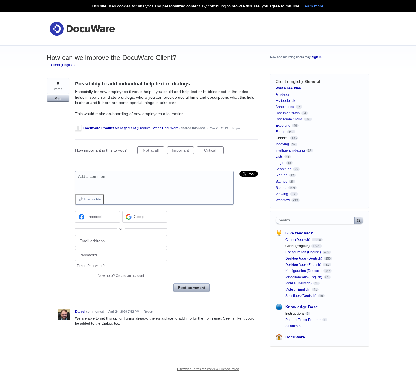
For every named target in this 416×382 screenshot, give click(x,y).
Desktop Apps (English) (303, 265)
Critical (214, 151)
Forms (280, 132)
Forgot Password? (91, 266)
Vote (58, 98)
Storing (281, 188)
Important (183, 151)
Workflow (283, 200)
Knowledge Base (301, 307)
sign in (317, 57)
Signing (282, 175)
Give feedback (299, 233)
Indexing (282, 144)
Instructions (295, 314)
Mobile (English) (298, 290)
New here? (121, 276)
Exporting (283, 126)
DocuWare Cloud (289, 119)
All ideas (282, 94)
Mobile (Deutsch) (298, 283)
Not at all (153, 151)
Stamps (281, 182)
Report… (238, 128)
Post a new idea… (290, 88)
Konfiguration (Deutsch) (304, 271)
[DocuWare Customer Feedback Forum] (82, 28)
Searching (283, 169)
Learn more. (314, 6)
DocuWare (295, 337)
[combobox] (316, 220)
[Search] (358, 220)
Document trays (288, 113)
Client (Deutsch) (298, 240)
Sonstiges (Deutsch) (301, 296)
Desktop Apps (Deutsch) (304, 258)
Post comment (191, 287)
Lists (279, 157)
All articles (293, 326)
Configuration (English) (303, 252)
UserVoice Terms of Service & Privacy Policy (208, 369)
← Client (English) (61, 65)
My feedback (285, 101)
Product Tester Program (303, 320)
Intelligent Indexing (290, 150)
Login (280, 163)
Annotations (285, 107)
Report (148, 311)
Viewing (282, 194)
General (312, 81)
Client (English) (289, 81)
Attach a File (92, 199)
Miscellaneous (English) (304, 277)
